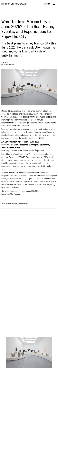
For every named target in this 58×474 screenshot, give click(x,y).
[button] (54, 4)
